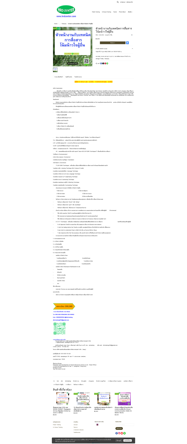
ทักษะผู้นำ (83, 381)
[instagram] (119, 433)
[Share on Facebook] (101, 63)
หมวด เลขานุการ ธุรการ (107, 56)
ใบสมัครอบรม (77, 432)
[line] (124, 433)
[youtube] (122, 433)
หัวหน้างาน (76, 381)
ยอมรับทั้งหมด (127, 440)
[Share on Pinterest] (105, 63)
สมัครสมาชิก (130, 2)
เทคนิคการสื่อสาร (128, 381)
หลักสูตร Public (100, 58)
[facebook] (116, 433)
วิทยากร (76, 427)
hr (54, 381)
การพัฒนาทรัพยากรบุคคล (114, 381)
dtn (62, 381)
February (64, 23)
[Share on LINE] (107, 63)
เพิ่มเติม (130, 12)
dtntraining (68, 381)
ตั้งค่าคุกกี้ (119, 440)
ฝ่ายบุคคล (91, 381)
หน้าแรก (76, 424)
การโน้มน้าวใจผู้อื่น (58, 384)
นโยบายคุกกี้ (72, 441)
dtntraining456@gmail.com (61, 320)
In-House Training (57, 427)
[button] (118, 2)
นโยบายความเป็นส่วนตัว (62, 441)
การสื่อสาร (68, 384)
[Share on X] (103, 63)
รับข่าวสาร (119, 428)
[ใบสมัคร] (64, 306)
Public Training (57, 424)
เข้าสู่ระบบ (122, 2)
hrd (58, 381)
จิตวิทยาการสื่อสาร (78, 384)
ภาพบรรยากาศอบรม (78, 430)
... (59, 23)
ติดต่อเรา (112, 43)
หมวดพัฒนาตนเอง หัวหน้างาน (123, 56)
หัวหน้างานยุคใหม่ (101, 381)
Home (55, 23)
